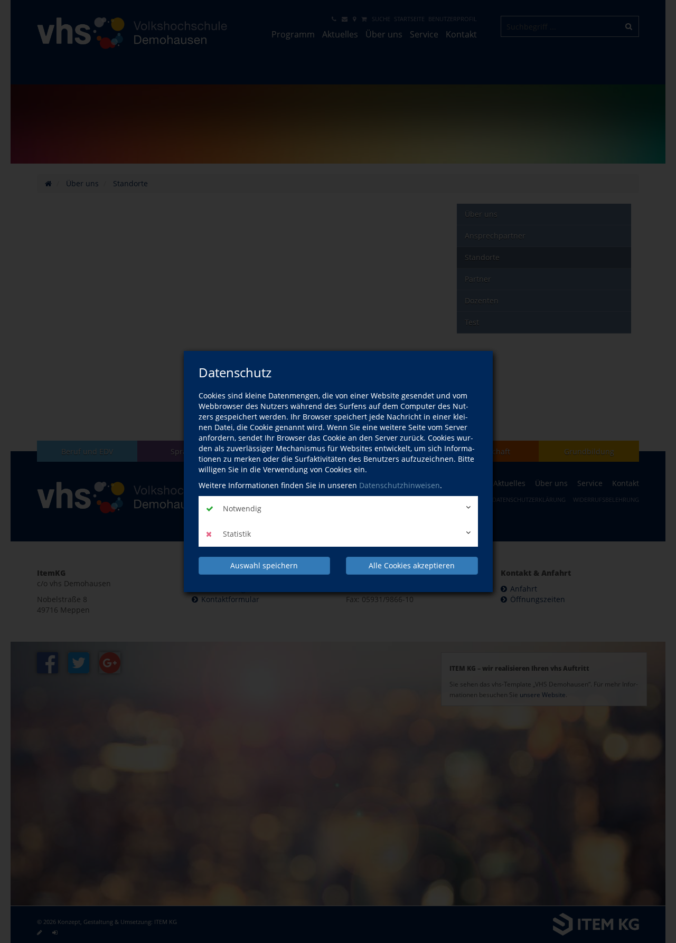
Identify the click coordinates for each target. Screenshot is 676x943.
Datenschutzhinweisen (399, 485)
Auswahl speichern (264, 565)
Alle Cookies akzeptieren (412, 565)
